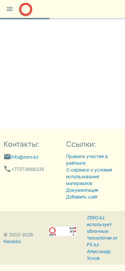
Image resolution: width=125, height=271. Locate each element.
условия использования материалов (89, 176)
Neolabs (12, 241)
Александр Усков (99, 255)
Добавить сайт (82, 196)
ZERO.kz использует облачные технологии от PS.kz (102, 231)
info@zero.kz (25, 157)
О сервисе (77, 169)
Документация (82, 190)
